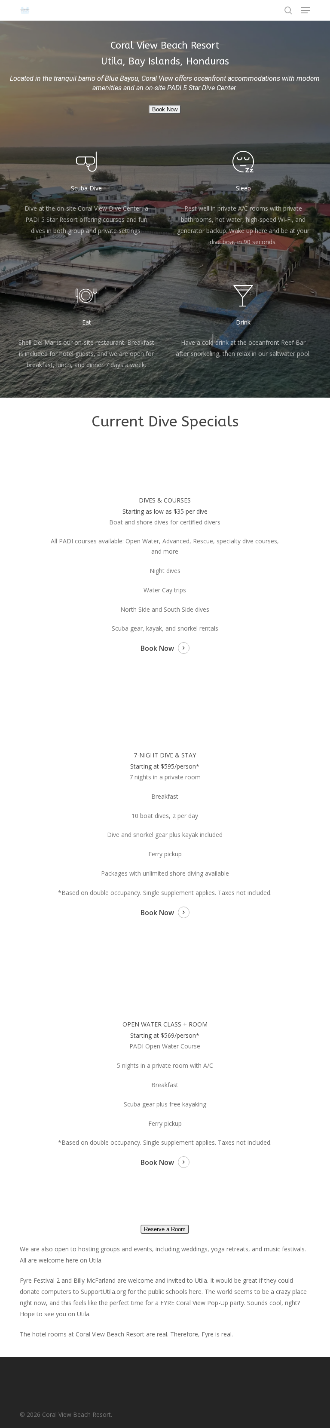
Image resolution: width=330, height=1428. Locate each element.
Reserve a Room (165, 1229)
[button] (305, 10)
